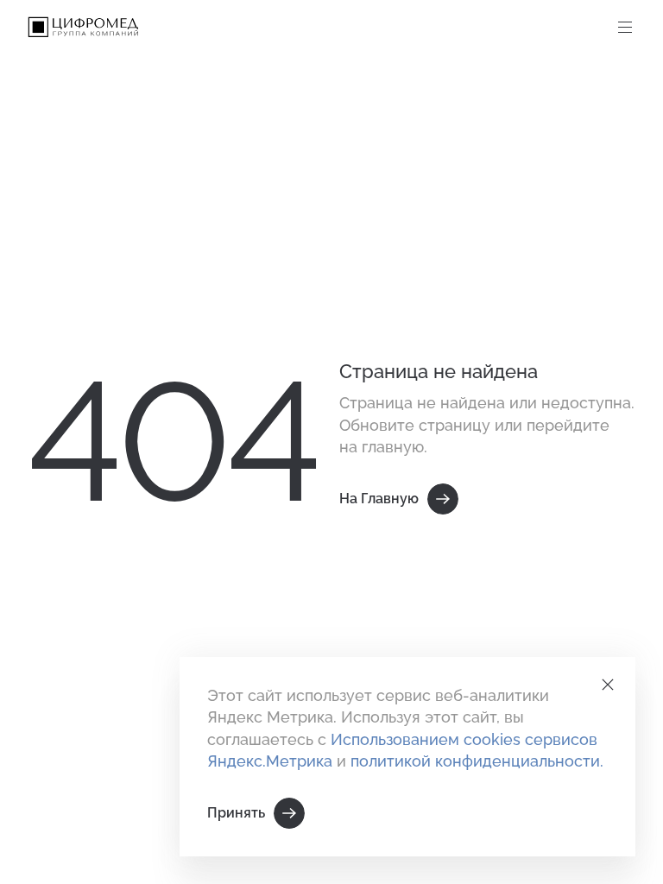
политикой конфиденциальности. (476, 761)
